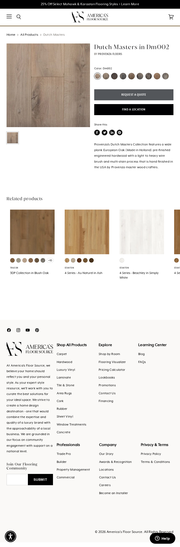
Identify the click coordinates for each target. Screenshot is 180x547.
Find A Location (133, 109)
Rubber (62, 409)
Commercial (66, 477)
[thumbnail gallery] (13, 138)
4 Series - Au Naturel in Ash (83, 273)
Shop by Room (109, 354)
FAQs (142, 362)
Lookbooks (107, 377)
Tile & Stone (66, 385)
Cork (60, 401)
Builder (62, 462)
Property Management (73, 470)
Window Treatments (71, 424)
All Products (29, 35)
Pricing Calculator (112, 370)
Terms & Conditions (155, 462)
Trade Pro (64, 454)
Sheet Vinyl (65, 416)
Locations (106, 470)
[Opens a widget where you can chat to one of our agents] (162, 539)
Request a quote (133, 95)
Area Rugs (64, 393)
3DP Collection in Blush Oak (29, 273)
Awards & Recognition (115, 462)
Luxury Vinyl (66, 370)
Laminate (64, 377)
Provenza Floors (110, 54)
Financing (106, 401)
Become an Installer (113, 493)
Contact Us (107, 393)
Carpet (62, 354)
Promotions (107, 385)
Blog (141, 354)
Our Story (106, 454)
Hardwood (64, 362)
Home (11, 35)
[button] (10, 536)
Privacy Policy (151, 454)
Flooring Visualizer (112, 362)
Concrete (63, 432)
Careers (105, 485)
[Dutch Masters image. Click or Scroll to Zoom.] (48, 85)
